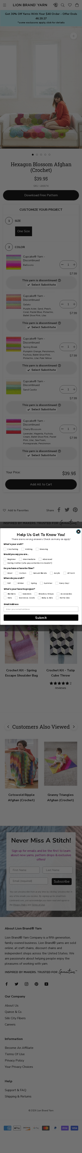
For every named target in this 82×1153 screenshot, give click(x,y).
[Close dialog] (78, 531)
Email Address (11, 604)
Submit (41, 617)
